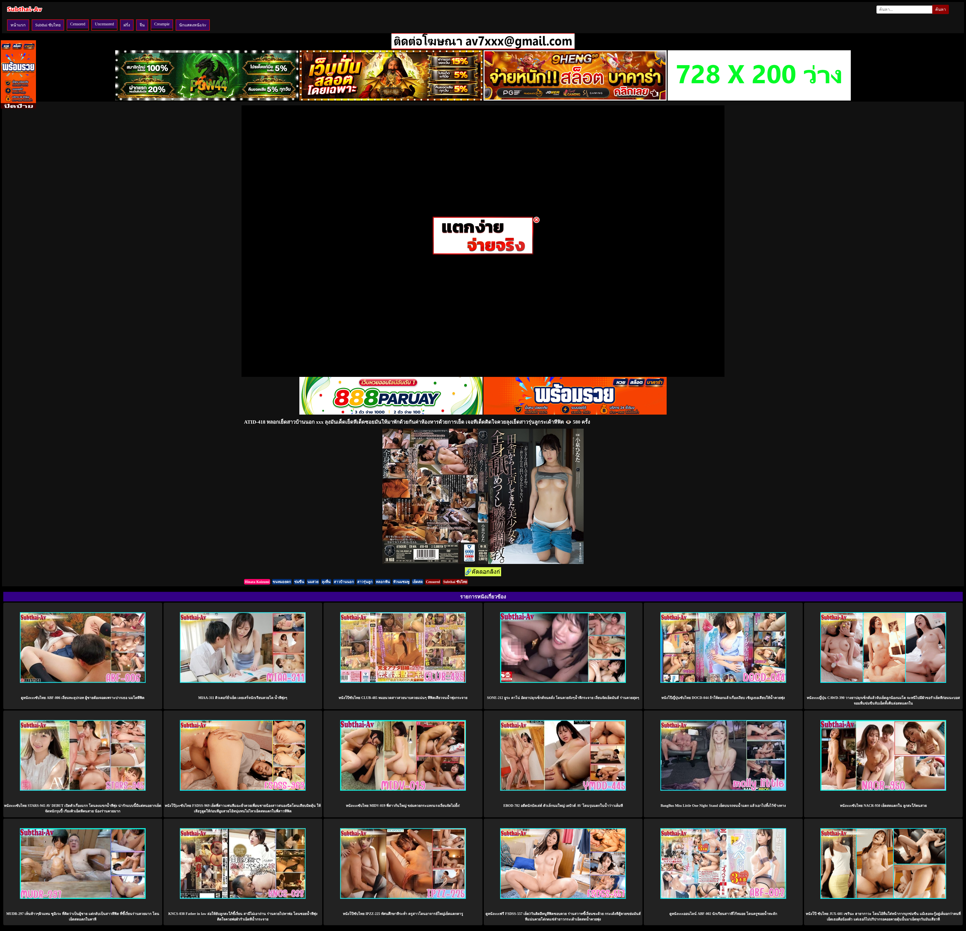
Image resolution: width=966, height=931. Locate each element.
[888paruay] (483, 253)
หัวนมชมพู (401, 582)
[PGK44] (390, 99)
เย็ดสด (418, 582)
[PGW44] (206, 99)
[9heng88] (575, 99)
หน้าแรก (18, 25)
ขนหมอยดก (282, 582)
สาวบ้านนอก (344, 582)
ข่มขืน (299, 582)
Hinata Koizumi (257, 582)
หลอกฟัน (383, 582)
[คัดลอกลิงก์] (483, 572)
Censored (77, 24)
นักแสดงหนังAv (192, 25)
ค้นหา (940, 9)
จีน (142, 25)
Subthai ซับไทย (48, 25)
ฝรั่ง (127, 25)
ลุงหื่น (326, 582)
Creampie (162, 24)
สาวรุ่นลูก (365, 582)
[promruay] (575, 413)
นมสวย (312, 582)
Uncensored (104, 24)
